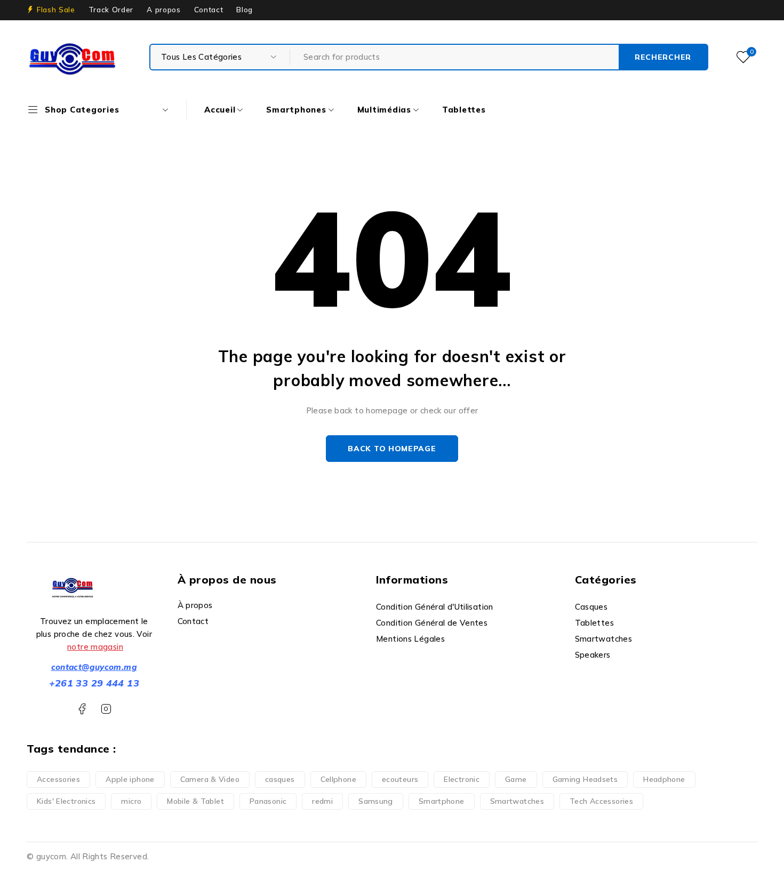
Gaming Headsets (585, 779)
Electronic (461, 779)
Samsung (375, 801)
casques (280, 779)
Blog (244, 9)
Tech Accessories (601, 801)
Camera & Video (209, 779)
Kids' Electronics (66, 801)
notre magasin (95, 647)
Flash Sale (56, 9)
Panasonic (268, 801)
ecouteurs (400, 779)
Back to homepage (392, 448)
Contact (208, 9)
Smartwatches (517, 801)
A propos (163, 9)
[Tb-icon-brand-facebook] (82, 709)
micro (131, 801)
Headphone (664, 779)
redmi (322, 801)
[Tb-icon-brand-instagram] (106, 709)
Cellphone (338, 779)
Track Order (111, 9)
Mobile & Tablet (195, 801)
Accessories (58, 779)
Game (516, 779)
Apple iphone (130, 779)
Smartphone (442, 801)
